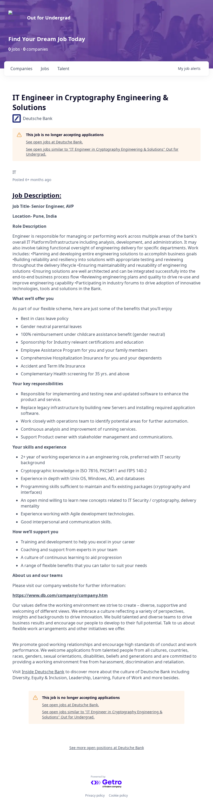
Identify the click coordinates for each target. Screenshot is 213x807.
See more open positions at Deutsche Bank (106, 747)
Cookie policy (118, 795)
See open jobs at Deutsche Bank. (54, 141)
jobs (45, 68)
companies (21, 68)
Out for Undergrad (48, 18)
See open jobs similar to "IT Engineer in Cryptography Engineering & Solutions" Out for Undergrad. (102, 152)
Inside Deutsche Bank (43, 672)
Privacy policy (95, 795)
